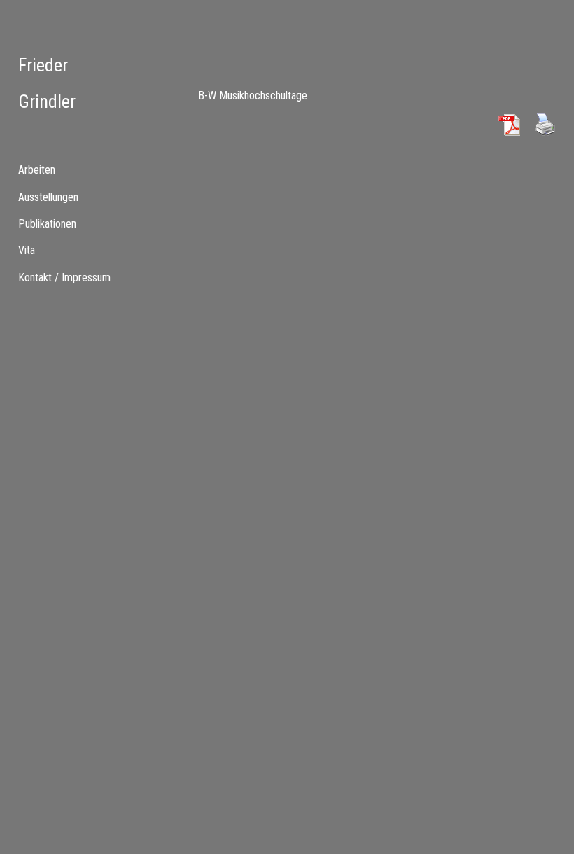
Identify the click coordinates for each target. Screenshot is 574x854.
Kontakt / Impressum (64, 277)
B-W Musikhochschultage (252, 95)
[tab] (71, 170)
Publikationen (47, 223)
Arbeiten (36, 169)
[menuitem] (71, 196)
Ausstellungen (48, 197)
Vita (26, 250)
